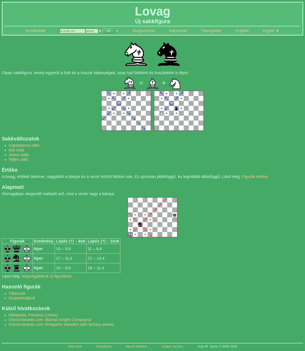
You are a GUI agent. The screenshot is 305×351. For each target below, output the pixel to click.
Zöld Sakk (75, 346)
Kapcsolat (178, 31)
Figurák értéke (254, 176)
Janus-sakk (18, 155)
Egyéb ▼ (271, 31)
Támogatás (211, 31)
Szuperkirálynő (21, 298)
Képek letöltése (136, 346)
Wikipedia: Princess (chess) (33, 315)
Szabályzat (103, 346)
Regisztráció (144, 31)
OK (108, 31)
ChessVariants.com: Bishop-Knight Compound (49, 320)
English (242, 31)
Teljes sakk (18, 159)
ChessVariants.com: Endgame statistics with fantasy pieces (61, 324)
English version (172, 346)
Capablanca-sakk (24, 145)
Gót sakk (16, 150)
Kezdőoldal (35, 31)
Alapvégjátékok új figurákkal (46, 276)
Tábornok (16, 293)
